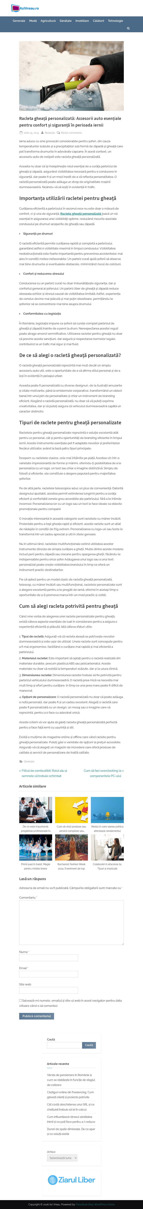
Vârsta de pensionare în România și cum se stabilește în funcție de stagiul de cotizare (71, 1080)
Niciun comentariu (71, 133)
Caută (51, 1039)
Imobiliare (82, 20)
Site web (25, 984)
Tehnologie (115, 20)
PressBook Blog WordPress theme (95, 1204)
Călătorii (98, 20)
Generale (19, 20)
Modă (33, 20)
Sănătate (66, 20)
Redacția (50, 132)
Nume (24, 952)
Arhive (51, 1152)
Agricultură (48, 20)
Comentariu (28, 897)
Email (23, 968)
